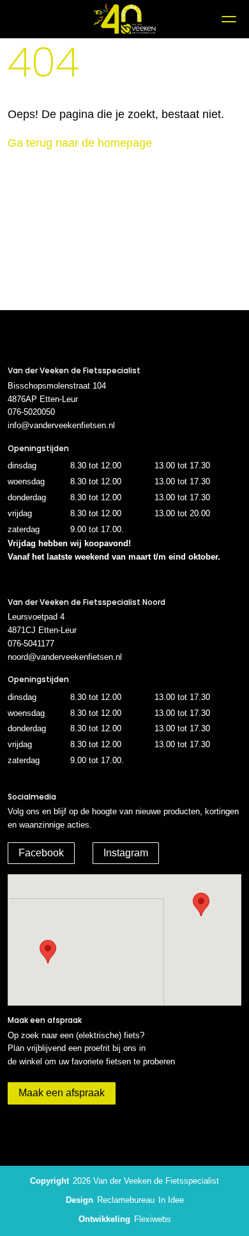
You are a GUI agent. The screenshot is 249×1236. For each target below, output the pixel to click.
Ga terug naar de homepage (80, 143)
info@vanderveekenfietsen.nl (61, 425)
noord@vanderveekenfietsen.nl (65, 657)
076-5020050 (31, 412)
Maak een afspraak (62, 1092)
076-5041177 (31, 643)
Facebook (41, 852)
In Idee (171, 1200)
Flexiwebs (152, 1219)
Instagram (125, 852)
